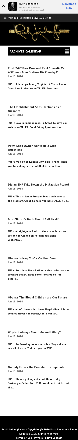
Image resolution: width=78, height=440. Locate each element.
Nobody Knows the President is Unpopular (37, 367)
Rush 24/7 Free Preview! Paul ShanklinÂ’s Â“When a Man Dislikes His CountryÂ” (36, 70)
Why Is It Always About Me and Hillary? (34, 332)
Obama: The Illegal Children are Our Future (37, 297)
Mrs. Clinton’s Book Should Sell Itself (33, 219)
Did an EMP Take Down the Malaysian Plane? (38, 184)
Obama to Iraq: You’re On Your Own (32, 258)
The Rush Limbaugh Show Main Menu (29, 18)
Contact (57, 437)
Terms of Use (24, 437)
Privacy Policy (42, 437)
